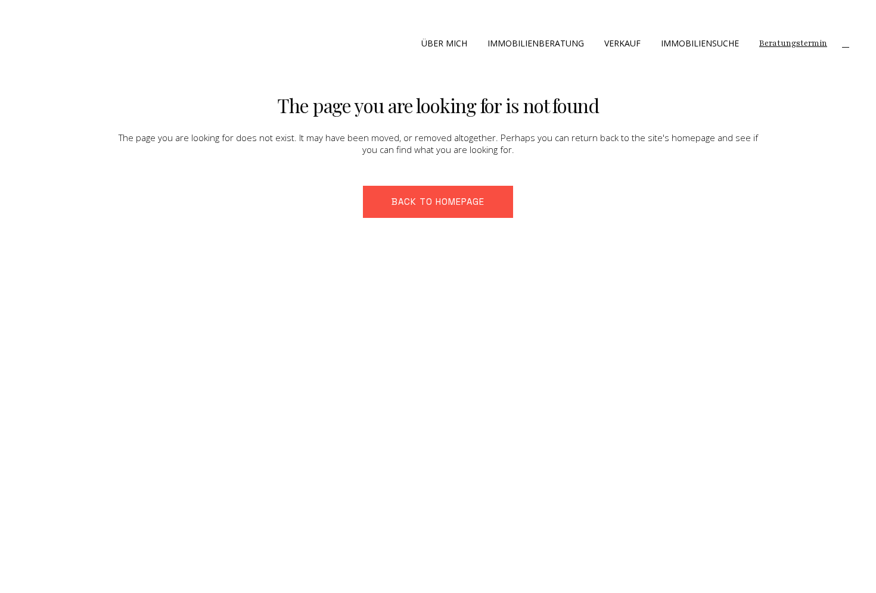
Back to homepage (438, 201)
